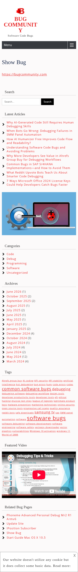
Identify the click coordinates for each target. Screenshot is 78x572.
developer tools (45, 397)
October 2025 (17, 296)
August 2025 (16, 305)
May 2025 (14, 319)
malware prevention (19, 404)
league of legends (42, 401)
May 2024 (14, 356)
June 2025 (14, 315)
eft (56, 397)
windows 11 (63, 431)
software (21, 419)
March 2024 (15, 361)
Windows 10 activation (43, 431)
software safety (25, 427)
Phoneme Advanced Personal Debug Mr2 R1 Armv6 (39, 517)
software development (38, 423)
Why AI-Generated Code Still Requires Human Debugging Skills (40, 124)
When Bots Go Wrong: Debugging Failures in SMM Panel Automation (39, 132)
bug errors (40, 384)
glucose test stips (22, 401)
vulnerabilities (20, 431)
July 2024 (14, 347)
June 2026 (14, 291)
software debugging (13, 423)
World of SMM (10, 434)
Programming (17, 263)
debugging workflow (37, 393)
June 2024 (14, 352)
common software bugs (26, 389)
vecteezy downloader (47, 427)
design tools (57, 393)
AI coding (28, 380)
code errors (59, 384)
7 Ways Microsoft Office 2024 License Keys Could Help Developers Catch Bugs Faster (38, 182)
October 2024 (17, 338)
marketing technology (44, 404)
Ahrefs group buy (12, 380)
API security (41, 380)
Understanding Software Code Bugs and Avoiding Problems (36, 149)
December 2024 (18, 333)
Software (13, 268)
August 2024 (16, 343)
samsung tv (44, 412)
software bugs (46, 418)
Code (10, 254)
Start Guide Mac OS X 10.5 (26, 537)
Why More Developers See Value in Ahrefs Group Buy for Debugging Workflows (38, 157)
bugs (49, 384)
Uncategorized (17, 272)
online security (66, 404)
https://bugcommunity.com (24, 74)
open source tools (12, 408)
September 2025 (19, 301)
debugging (61, 389)
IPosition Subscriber (21, 528)
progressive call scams (36, 408)
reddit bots (8, 412)
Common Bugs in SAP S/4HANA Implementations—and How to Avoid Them (38, 166)
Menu (8, 45)
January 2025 (16, 329)
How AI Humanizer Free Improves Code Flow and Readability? (40, 141)
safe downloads (25, 412)
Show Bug (14, 533)
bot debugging (24, 384)
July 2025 (14, 310)
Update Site (15, 523)
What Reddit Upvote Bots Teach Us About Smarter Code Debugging (37, 174)
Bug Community (20, 24)
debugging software (13, 393)
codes (69, 384)
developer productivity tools (18, 397)
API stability (56, 380)
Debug (11, 259)
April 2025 (14, 324)
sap (57, 412)
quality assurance (60, 408)
